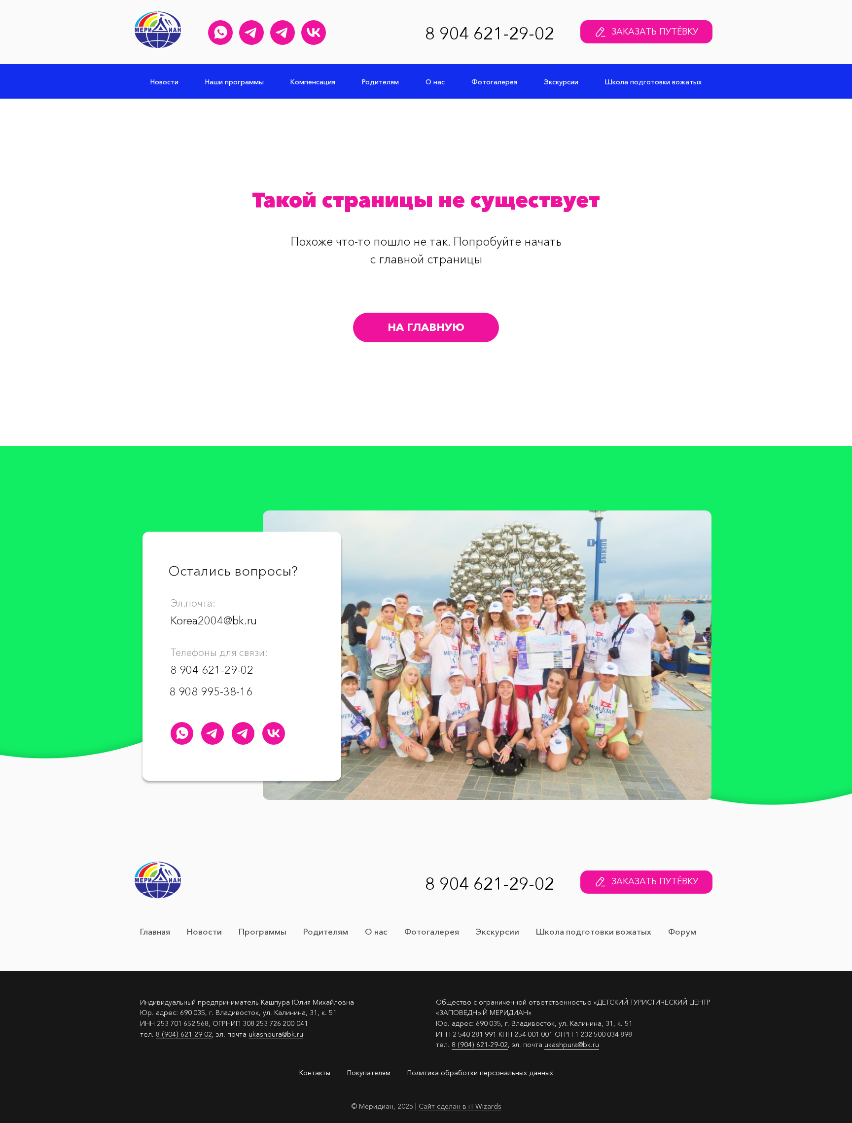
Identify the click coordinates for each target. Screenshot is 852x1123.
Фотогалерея (494, 81)
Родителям (380, 81)
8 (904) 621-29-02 (184, 1034)
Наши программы (234, 81)
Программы (262, 931)
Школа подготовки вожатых (653, 81)
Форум (682, 931)
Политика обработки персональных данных (480, 1072)
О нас (435, 81)
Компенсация (312, 81)
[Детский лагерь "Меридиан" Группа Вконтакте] (313, 32)
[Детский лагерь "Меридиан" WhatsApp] (220, 32)
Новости (164, 81)
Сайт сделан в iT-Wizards (460, 1106)
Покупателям (368, 1072)
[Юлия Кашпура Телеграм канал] (251, 32)
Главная (155, 931)
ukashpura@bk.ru (275, 1034)
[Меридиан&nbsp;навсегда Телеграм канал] (282, 32)
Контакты (314, 1072)
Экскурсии (561, 81)
